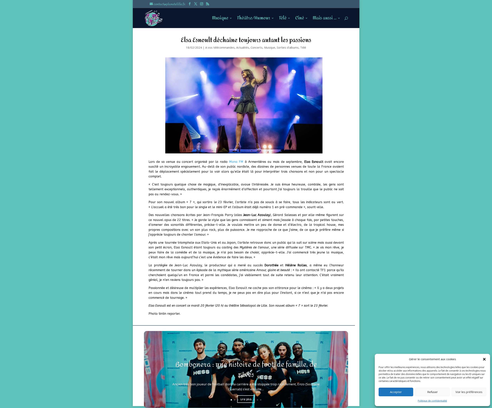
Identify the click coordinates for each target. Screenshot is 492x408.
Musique (220, 19)
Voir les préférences (468, 392)
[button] (484, 359)
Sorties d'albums (288, 47)
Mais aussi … (325, 19)
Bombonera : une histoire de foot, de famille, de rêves (246, 369)
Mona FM (236, 162)
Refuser (432, 392)
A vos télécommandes (220, 47)
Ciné (299, 19)
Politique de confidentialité (432, 400)
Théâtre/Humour (253, 19)
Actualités (242, 47)
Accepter (396, 392)
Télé (283, 19)
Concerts (257, 47)
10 (260, 400)
